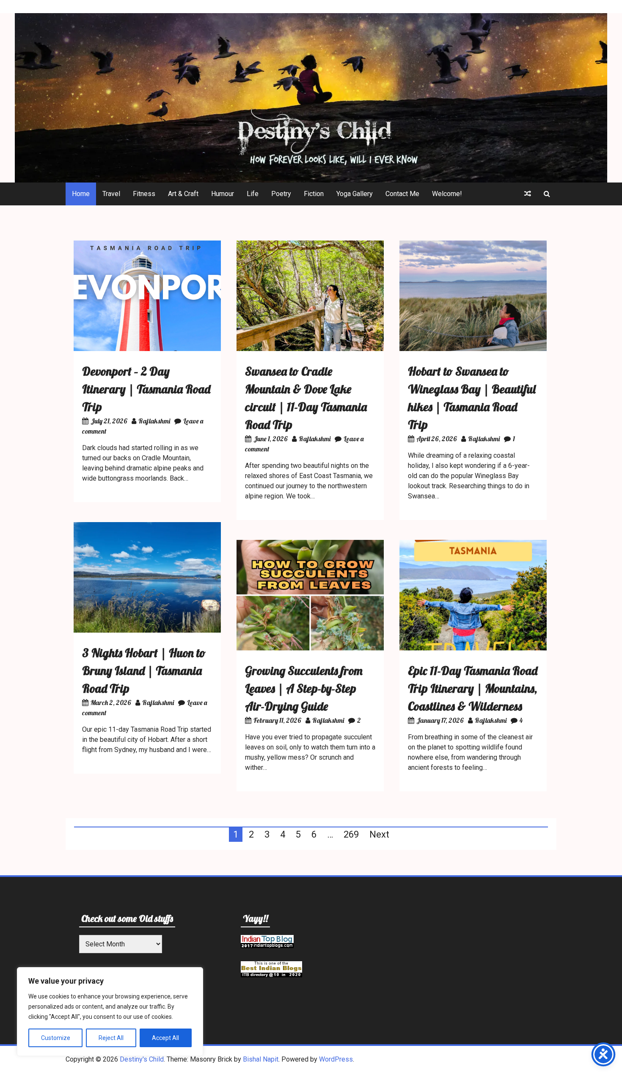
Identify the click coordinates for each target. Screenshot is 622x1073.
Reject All (111, 1037)
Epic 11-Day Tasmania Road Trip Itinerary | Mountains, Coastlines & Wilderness (472, 688)
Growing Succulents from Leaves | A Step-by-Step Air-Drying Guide (304, 688)
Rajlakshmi (154, 421)
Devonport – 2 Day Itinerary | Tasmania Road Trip (146, 389)
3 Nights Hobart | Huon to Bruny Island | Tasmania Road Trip (144, 670)
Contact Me (402, 194)
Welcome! (447, 194)
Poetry (281, 194)
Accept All (165, 1037)
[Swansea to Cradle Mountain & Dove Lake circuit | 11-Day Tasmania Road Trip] (310, 349)
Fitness (144, 194)
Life (253, 194)
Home (81, 194)
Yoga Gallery (354, 194)
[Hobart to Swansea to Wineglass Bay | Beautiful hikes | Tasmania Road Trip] (473, 349)
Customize (55, 1037)
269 (351, 834)
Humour (222, 194)
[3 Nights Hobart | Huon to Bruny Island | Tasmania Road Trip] (147, 630)
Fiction (314, 194)
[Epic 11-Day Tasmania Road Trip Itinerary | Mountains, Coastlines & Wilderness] (473, 648)
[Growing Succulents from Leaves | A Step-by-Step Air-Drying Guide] (310, 648)
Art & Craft (183, 194)
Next (379, 834)
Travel (111, 194)
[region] (110, 1011)
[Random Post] (527, 194)
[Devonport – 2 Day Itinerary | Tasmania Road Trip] (147, 349)
